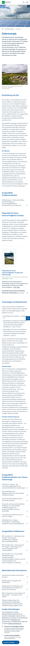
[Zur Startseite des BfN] (12, 2)
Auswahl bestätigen (9, 642)
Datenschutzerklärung (14, 623)
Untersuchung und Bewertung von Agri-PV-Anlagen (12, 515)
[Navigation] (26, 2)
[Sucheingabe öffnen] (23, 2)
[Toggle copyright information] (28, 6)
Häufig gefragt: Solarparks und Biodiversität (11, 581)
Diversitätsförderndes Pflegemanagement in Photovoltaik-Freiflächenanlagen (13, 493)
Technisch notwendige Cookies (14, 626)
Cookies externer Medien (12, 635)
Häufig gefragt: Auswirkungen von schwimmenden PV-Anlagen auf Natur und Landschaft (12, 587)
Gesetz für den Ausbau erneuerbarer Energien (13, 576)
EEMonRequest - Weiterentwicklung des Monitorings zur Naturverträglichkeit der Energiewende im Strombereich (13, 202)
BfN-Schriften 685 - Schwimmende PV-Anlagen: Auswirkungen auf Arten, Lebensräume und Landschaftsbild (13, 547)
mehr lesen (16, 287)
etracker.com (16, 619)
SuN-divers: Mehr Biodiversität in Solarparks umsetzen (12, 499)
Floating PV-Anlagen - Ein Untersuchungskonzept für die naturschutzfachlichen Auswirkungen (13, 486)
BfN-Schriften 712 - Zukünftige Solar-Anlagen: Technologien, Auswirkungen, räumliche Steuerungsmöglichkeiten (13, 538)
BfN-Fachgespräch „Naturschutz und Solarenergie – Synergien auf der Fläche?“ (13, 594)
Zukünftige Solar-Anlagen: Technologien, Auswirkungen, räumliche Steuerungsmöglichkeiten (13, 521)
